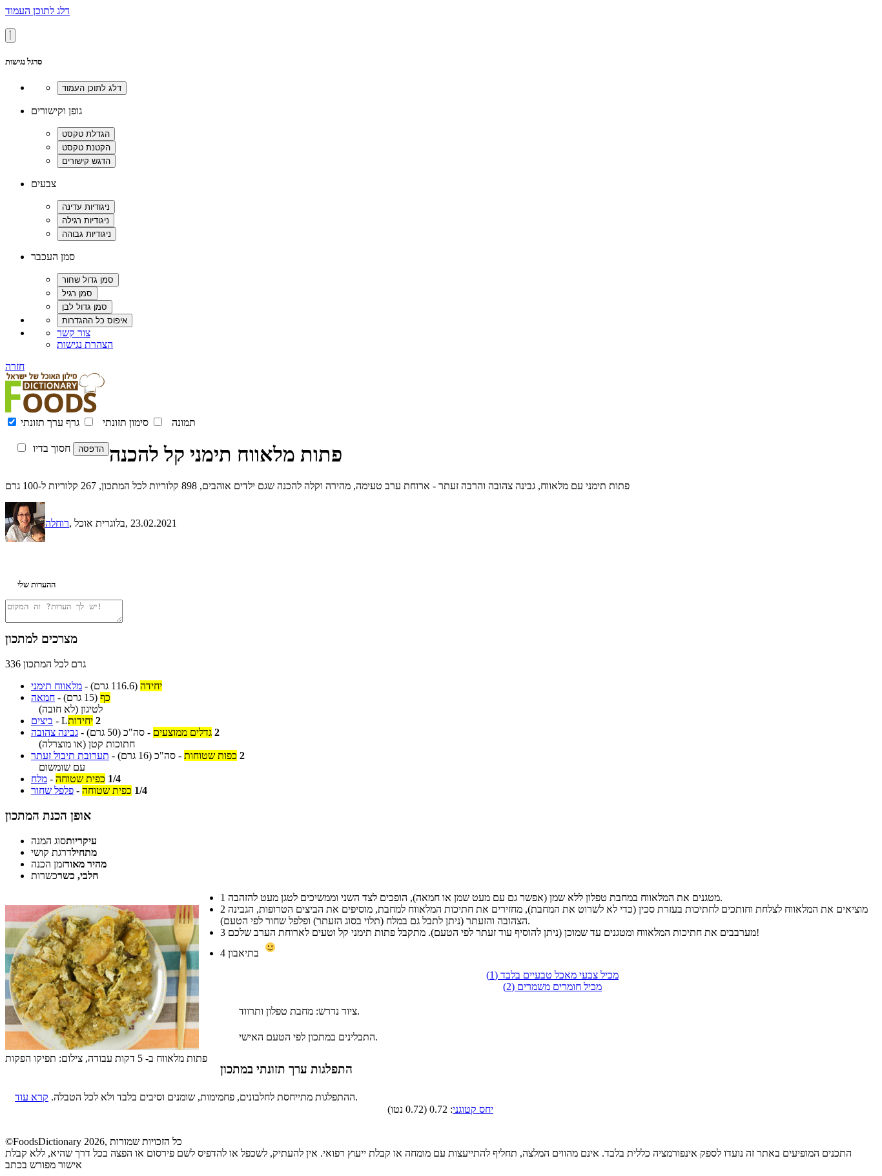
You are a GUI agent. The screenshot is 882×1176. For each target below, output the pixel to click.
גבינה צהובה (54, 732)
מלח (39, 778)
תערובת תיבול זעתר (70, 755)
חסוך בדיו (51, 448)
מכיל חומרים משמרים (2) (552, 986)
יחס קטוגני (473, 1109)
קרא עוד (31, 1096)
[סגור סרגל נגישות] (10, 35)
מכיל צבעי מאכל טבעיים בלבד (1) (552, 974)
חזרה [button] (15, 366)
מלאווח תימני (56, 685)
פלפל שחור (52, 790)
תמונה (184, 422)
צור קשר (73, 332)
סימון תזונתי (126, 422)
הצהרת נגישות (85, 344)
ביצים (42, 720)
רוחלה (57, 523)
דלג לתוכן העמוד (37, 10)
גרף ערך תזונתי (50, 422)
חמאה (43, 697)
